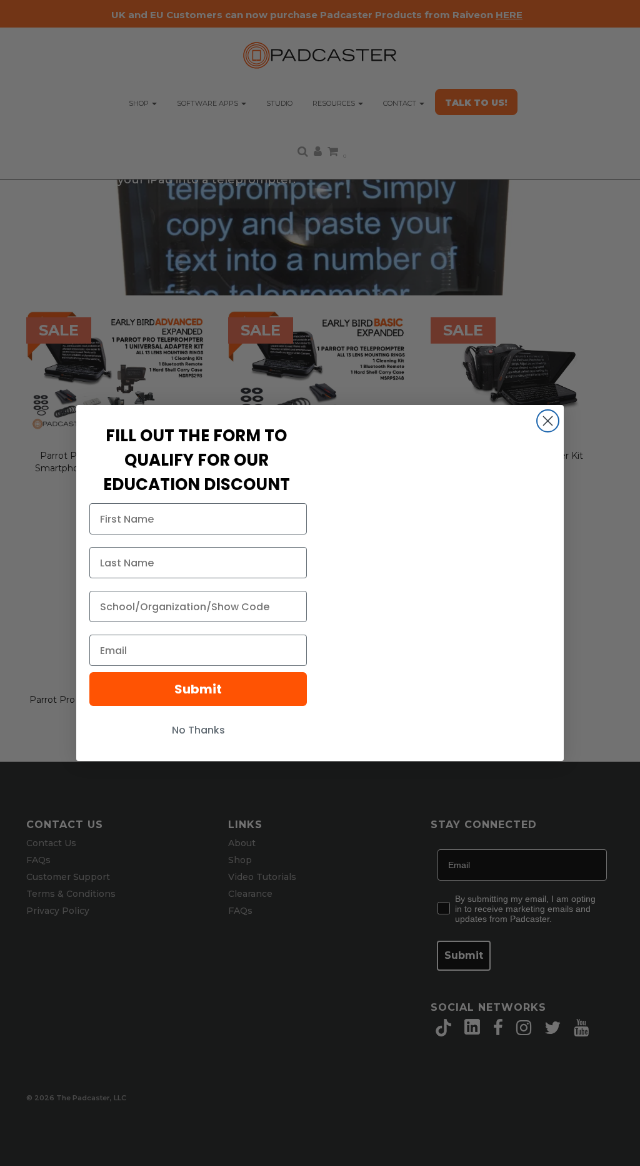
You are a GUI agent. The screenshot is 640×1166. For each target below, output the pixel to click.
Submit (198, 689)
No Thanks (198, 730)
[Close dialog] (548, 421)
